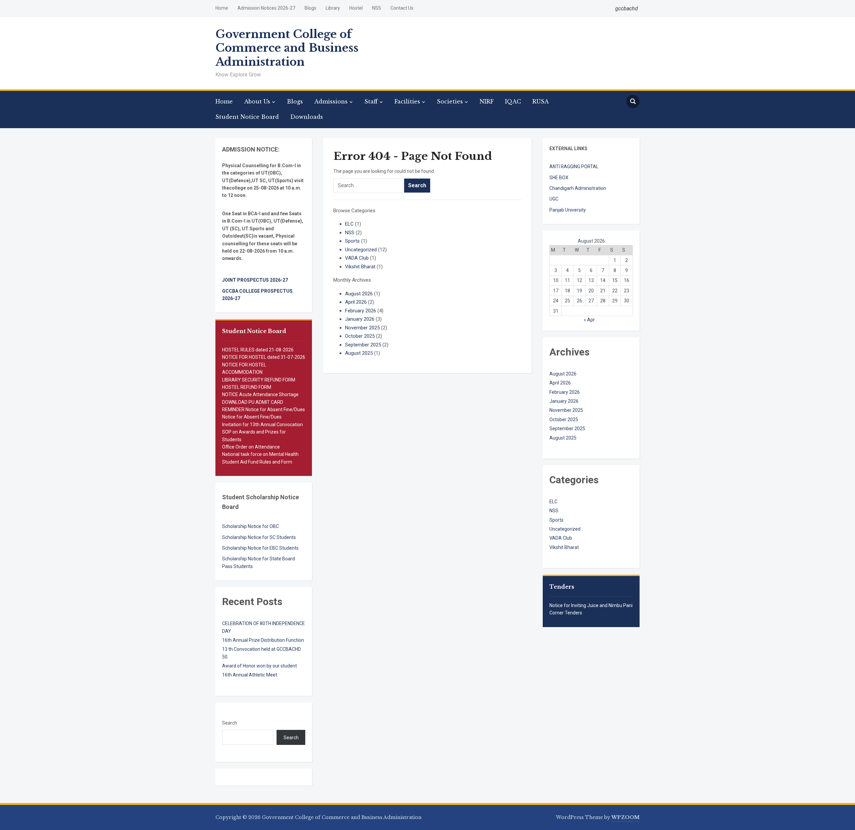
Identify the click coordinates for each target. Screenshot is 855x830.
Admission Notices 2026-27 (266, 8)
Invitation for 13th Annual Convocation (262, 424)
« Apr (589, 319)
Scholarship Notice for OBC (250, 526)
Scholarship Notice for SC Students (259, 537)
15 (615, 280)
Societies (450, 101)
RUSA (540, 101)
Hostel (356, 8)
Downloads (306, 116)
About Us (257, 101)
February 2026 (360, 311)
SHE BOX (558, 177)
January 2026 (359, 319)
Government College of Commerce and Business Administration (286, 48)
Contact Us (401, 8)
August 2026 (359, 294)
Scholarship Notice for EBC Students (260, 548)
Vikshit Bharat (360, 267)
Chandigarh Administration (577, 188)
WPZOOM (626, 817)
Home (221, 8)
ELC (349, 224)
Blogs (310, 8)
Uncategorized (361, 250)
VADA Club (357, 258)
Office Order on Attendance (251, 447)
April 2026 (356, 302)
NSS (376, 8)
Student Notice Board (247, 116)
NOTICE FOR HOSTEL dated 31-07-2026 (263, 357)
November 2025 (362, 328)
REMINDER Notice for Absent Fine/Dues (263, 409)
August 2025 (359, 353)
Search (229, 723)
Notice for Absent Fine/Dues (252, 417)
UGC (553, 199)
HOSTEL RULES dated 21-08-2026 (258, 349)
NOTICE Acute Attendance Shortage (260, 394)
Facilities (407, 101)
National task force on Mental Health (260, 454)
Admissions (331, 101)
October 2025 (360, 336)
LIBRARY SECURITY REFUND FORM (258, 379)
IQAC (513, 101)
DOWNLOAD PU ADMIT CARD (252, 402)
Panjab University (567, 210)
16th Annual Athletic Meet (249, 674)
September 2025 (363, 345)
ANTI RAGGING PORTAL (573, 166)
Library (333, 8)
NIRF (487, 101)
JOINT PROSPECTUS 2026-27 (255, 280)
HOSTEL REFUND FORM (246, 387)
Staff (371, 101)
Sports (352, 241)
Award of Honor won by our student (259, 665)
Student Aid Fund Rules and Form (257, 462)
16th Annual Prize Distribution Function (263, 640)
